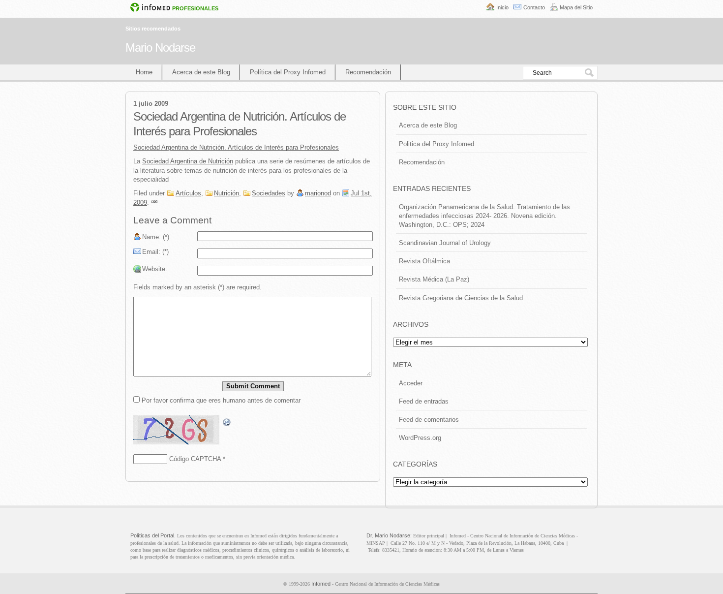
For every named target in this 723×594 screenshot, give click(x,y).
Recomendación (368, 72)
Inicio (502, 7)
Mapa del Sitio (576, 7)
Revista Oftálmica (424, 261)
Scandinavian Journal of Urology (445, 243)
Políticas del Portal (152, 535)
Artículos (188, 193)
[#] (154, 202)
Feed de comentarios (429, 419)
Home (144, 72)
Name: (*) (155, 237)
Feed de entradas (424, 401)
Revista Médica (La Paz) (434, 279)
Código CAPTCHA (195, 459)
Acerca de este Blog (201, 72)
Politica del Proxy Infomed (436, 144)
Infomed (321, 584)
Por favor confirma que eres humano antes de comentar (220, 400)
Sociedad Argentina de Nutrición (187, 161)
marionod (318, 193)
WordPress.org (420, 437)
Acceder (410, 383)
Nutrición (226, 193)
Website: (154, 269)
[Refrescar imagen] (227, 422)
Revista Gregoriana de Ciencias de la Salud (461, 298)
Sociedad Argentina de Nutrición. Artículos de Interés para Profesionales (236, 147)
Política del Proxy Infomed (288, 72)
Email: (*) (155, 251)
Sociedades (268, 193)
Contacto (534, 7)
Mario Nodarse (160, 47)
